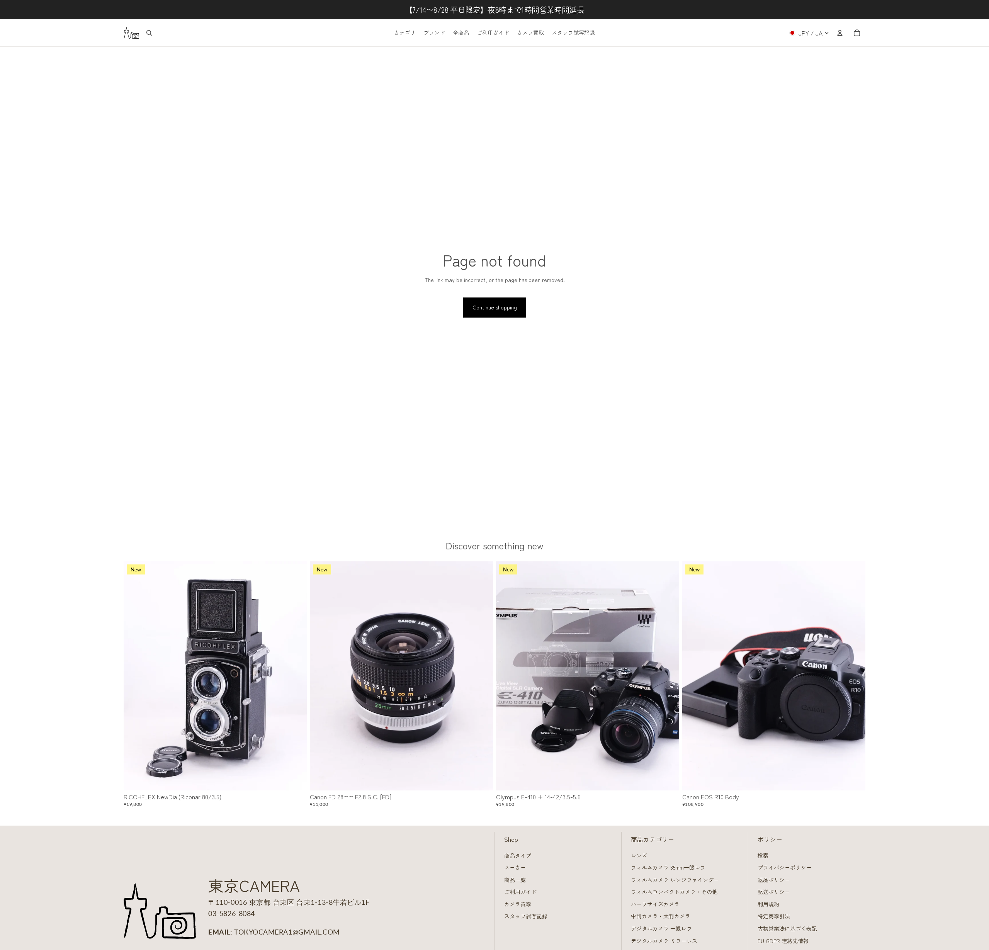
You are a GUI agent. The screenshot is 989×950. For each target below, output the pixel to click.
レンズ (639, 855)
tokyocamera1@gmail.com (287, 932)
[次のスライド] (295, 676)
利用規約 (768, 904)
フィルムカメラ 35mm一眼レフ (668, 867)
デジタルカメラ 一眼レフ (661, 928)
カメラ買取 (517, 904)
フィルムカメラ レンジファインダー (675, 880)
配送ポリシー (774, 892)
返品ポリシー (774, 880)
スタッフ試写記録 (525, 916)
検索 (763, 855)
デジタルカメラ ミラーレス (664, 941)
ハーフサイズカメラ (655, 904)
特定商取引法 (774, 916)
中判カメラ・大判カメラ (660, 916)
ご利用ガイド (520, 892)
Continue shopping (494, 307)
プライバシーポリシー (785, 867)
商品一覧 (515, 880)
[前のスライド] (135, 676)
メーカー (515, 867)
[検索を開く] (149, 32)
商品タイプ (517, 855)
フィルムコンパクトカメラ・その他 (674, 892)
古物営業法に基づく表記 (787, 928)
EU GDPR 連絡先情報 (783, 941)
